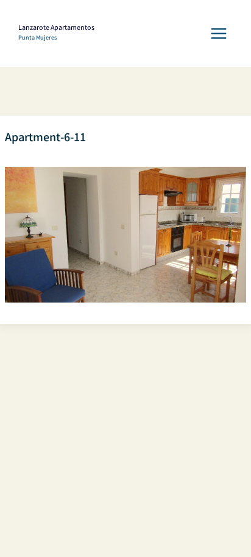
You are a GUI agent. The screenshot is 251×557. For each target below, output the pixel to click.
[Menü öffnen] (218, 33)
